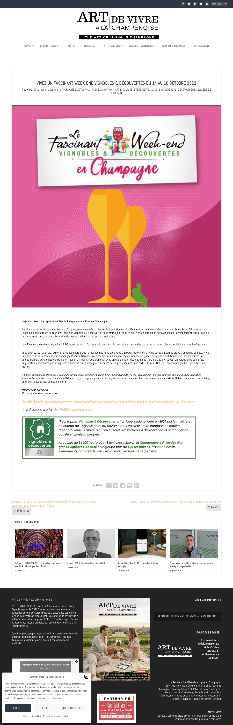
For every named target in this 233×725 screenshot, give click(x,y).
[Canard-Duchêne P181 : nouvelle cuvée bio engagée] (142, 543)
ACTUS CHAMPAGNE (88, 89)
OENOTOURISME (186, 89)
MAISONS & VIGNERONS (163, 89)
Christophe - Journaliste (47, 89)
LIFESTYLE (89, 46)
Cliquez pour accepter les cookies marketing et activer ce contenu (45, 666)
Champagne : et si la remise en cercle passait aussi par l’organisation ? (191, 565)
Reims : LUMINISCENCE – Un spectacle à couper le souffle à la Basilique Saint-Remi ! (39, 565)
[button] (86, 677)
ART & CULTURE (124, 89)
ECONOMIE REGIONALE (173, 46)
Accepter (18, 708)
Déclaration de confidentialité (55, 716)
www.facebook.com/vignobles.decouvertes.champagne (98, 401)
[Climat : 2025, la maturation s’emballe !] (91, 543)
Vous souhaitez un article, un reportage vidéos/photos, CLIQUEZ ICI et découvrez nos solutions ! (208, 649)
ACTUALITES (69, 89)
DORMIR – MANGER (49, 46)
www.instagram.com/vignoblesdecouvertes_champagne (162, 401)
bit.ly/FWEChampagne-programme (73, 409)
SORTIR (71, 46)
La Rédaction (201, 46)
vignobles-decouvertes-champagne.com (44, 401)
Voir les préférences (74, 708)
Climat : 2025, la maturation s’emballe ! (86, 563)
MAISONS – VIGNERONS (141, 46)
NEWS (27, 46)
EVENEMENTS (141, 89)
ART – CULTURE (112, 46)
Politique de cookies (32, 716)
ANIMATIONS (107, 89)
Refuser (45, 708)
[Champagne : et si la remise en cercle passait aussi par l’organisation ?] (194, 543)
